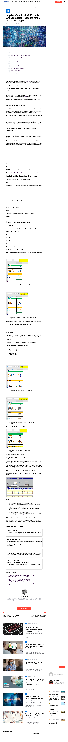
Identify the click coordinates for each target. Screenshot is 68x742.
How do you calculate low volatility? (17, 71)
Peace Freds (10, 23)
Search (61, 666)
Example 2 (14, 60)
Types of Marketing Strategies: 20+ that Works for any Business (35, 714)
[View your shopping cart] (52, 1)
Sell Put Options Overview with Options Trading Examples (19, 579)
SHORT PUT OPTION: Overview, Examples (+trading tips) (19, 580)
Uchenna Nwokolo (30, 631)
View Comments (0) (24, 608)
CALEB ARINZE (29, 684)
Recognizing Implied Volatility (17, 53)
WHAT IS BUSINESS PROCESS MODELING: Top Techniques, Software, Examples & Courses (34, 627)
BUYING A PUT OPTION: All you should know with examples (19, 581)
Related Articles (15, 73)
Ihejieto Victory (56, 680)
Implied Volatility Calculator (16, 61)
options (25, 96)
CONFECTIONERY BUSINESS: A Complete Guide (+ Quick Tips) (53, 722)
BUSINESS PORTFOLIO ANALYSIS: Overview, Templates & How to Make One (35, 681)
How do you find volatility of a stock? (17, 68)
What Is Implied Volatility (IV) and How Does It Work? (20, 52)
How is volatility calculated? (16, 66)
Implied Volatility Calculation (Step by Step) (18, 57)
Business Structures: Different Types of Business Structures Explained (54, 699)
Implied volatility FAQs (15, 65)
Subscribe (58, 1)
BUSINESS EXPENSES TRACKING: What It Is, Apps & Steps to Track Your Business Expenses (35, 646)
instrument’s (28, 81)
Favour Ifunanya (57, 672)
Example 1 (14, 58)
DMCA (22, 733)
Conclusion (13, 63)
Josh (27, 717)
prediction (23, 514)
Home (7, 7)
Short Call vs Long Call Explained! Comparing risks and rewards (19, 577)
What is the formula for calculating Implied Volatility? (20, 55)
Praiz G (28, 700)
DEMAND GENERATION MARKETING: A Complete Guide (34, 697)
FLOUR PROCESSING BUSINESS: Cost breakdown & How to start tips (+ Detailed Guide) (54, 715)
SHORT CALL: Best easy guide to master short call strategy (19, 576)
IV (41, 79)
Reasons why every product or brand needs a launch (54, 693)
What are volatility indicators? (16, 70)
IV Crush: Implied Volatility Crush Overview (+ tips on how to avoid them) (25, 172)
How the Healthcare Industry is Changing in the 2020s (34, 663)
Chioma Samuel (29, 650)
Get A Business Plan (35, 733)
